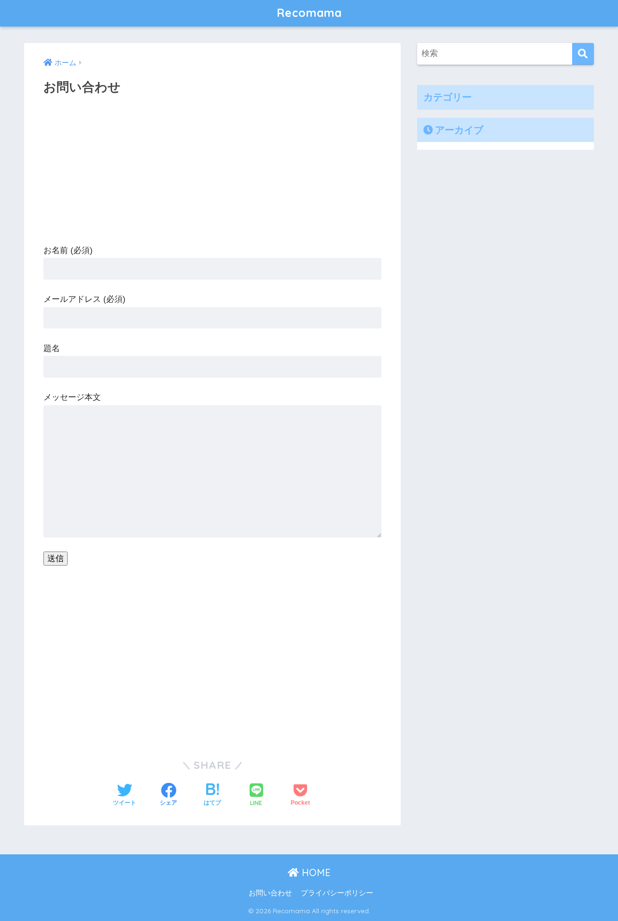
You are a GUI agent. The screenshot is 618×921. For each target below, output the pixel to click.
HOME (315, 872)
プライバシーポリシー (337, 893)
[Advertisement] (212, 175)
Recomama (309, 13)
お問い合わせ (270, 893)
